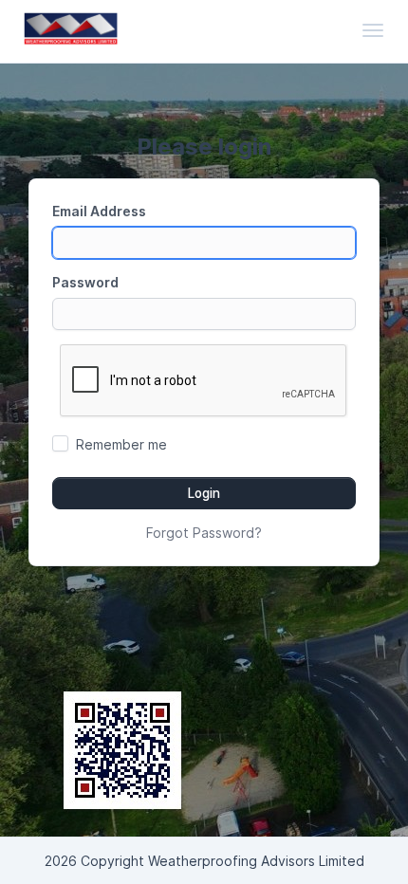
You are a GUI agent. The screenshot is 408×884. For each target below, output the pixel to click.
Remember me (121, 444)
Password (85, 282)
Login (204, 493)
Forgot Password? (204, 533)
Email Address (99, 211)
